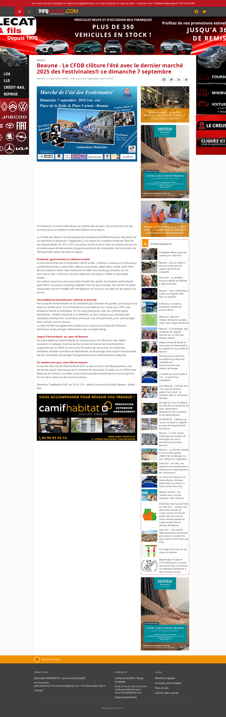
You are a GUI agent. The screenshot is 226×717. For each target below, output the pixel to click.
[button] (42, 417)
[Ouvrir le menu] (19, 12)
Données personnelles (168, 683)
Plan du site (162, 688)
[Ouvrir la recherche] (29, 12)
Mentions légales (165, 678)
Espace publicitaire (126, 697)
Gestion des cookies (166, 693)
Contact (38, 690)
